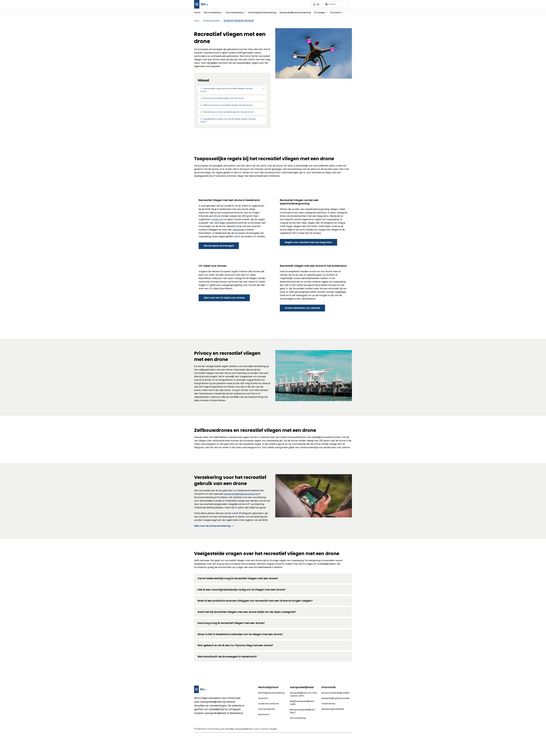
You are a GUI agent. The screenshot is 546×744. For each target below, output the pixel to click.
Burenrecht (263, 714)
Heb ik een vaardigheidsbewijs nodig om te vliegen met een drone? (241, 589)
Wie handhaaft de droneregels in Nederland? (227, 656)
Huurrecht (263, 698)
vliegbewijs (239, 229)
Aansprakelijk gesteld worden (335, 698)
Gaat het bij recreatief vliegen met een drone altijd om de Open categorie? (246, 612)
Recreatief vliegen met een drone (239, 21)
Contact (264, 729)
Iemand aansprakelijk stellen (335, 692)
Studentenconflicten (268, 703)
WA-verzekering (212, 12)
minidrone (217, 219)
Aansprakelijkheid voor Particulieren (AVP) (304, 694)
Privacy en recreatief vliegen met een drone (223, 98)
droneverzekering (211, 21)
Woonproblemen (266, 709)
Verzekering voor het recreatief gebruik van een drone (228, 112)
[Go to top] (540, 737)
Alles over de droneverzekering (212, 526)
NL (318, 4)
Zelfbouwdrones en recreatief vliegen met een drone (227, 105)
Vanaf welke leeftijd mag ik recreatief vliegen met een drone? (237, 578)
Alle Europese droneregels (219, 245)
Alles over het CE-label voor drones (224, 297)
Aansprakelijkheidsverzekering (295, 12)
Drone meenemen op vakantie (302, 308)
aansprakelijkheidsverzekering (241, 494)
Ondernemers (328, 703)
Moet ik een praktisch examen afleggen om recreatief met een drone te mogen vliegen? (255, 600)
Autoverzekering (234, 12)
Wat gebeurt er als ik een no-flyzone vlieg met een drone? (235, 645)
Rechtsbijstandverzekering (262, 12)
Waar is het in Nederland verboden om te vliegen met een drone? (240, 634)
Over (256, 729)
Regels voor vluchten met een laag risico (308, 242)
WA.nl (196, 21)
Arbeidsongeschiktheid (332, 709)
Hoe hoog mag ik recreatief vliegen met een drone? (231, 623)
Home (197, 12)
